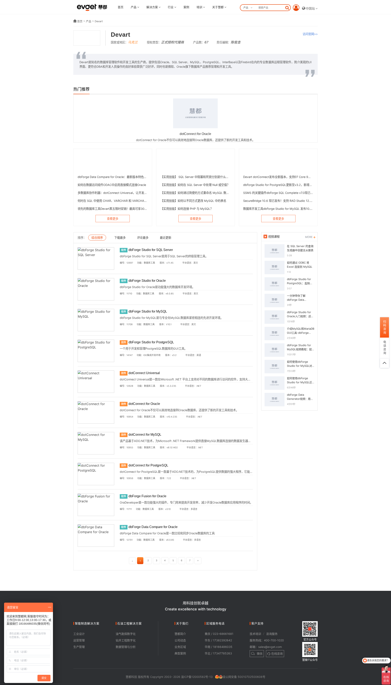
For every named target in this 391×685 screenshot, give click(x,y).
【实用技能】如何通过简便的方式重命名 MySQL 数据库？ (195, 192)
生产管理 (79, 647)
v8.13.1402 (172, 447)
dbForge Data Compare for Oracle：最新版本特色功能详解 (113, 177)
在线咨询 (277, 653)
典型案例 (180, 653)
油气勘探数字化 (126, 633)
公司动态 (180, 640)
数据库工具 (149, 262)
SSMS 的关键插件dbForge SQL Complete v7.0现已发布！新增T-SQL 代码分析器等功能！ (278, 192)
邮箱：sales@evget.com (266, 647)
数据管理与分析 (126, 647)
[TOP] (384, 363)
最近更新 (165, 237)
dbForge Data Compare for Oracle (153, 527)
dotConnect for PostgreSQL (148, 465)
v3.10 (168, 509)
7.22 (169, 478)
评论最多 (142, 237)
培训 (200, 7)
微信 (259, 653)
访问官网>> (310, 34)
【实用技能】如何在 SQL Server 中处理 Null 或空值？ (195, 185)
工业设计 (79, 633)
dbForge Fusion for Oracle (147, 496)
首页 (120, 7)
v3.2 (174, 355)
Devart (99, 21)
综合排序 (97, 237)
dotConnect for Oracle (144, 403)
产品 (134, 7)
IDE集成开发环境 (151, 355)
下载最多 (120, 237)
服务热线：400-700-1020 (267, 640)
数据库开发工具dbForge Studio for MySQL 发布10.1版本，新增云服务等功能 (278, 208)
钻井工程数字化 (126, 640)
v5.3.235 (171, 385)
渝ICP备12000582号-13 (197, 676)
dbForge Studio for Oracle (147, 280)
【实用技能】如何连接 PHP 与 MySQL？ (186, 208)
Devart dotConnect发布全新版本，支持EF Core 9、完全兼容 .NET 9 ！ (278, 177)
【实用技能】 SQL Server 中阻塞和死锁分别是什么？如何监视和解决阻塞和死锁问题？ (195, 177)
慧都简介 (180, 633)
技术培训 (255, 633)
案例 (186, 7)
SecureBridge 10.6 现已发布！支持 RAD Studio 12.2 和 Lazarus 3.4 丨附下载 (278, 200)
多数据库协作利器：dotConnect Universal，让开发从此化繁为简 (113, 192)
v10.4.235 (172, 416)
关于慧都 (218, 7)
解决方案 (152, 7)
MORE (309, 237)
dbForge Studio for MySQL (148, 311)
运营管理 (79, 640)
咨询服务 (272, 633)
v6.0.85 (170, 293)
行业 (171, 7)
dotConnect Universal (144, 373)
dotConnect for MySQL (145, 434)
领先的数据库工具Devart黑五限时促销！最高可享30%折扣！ (113, 208)
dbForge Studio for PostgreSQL (151, 342)
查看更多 (112, 218)
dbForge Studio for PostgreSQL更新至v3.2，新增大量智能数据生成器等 (278, 185)
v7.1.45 (170, 262)
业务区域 (180, 647)
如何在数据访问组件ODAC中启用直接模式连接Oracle (112, 185)
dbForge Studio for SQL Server (151, 250)
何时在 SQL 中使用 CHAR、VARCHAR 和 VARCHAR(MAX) (113, 200)
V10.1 (168, 324)
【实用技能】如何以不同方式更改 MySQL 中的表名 (193, 200)
